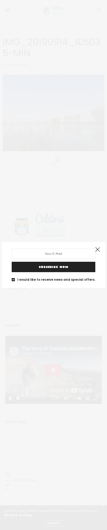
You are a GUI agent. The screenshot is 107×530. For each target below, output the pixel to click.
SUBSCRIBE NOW (53, 267)
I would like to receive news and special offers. (56, 279)
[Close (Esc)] (97, 250)
